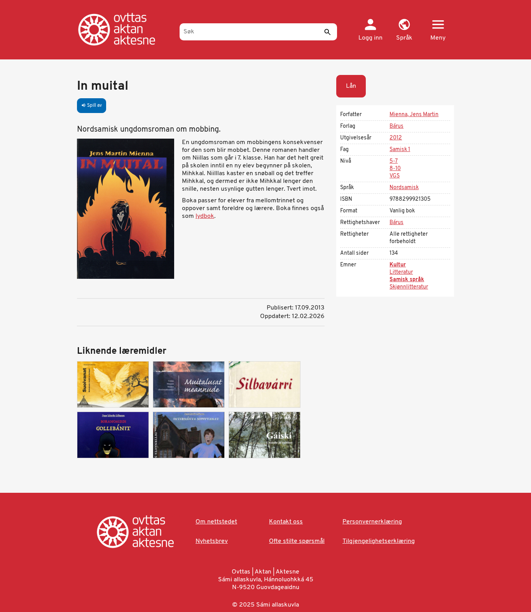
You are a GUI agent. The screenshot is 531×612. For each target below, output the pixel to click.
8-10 (395, 168)
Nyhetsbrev (212, 541)
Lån (351, 86)
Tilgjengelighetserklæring (378, 541)
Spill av (91, 106)
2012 (396, 138)
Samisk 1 (400, 149)
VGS (395, 176)
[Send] (327, 32)
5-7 (394, 161)
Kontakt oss (286, 522)
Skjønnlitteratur (409, 287)
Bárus (396, 126)
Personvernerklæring (372, 522)
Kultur (398, 265)
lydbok (205, 216)
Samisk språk (407, 279)
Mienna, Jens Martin (414, 114)
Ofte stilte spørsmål (297, 541)
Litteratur (401, 272)
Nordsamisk (404, 187)
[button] (404, 30)
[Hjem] (124, 29)
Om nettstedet (216, 522)
